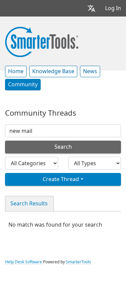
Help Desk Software (23, 262)
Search (63, 147)
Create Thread (61, 179)
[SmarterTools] (41, 41)
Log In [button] (113, 8)
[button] (91, 8)
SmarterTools (78, 262)
